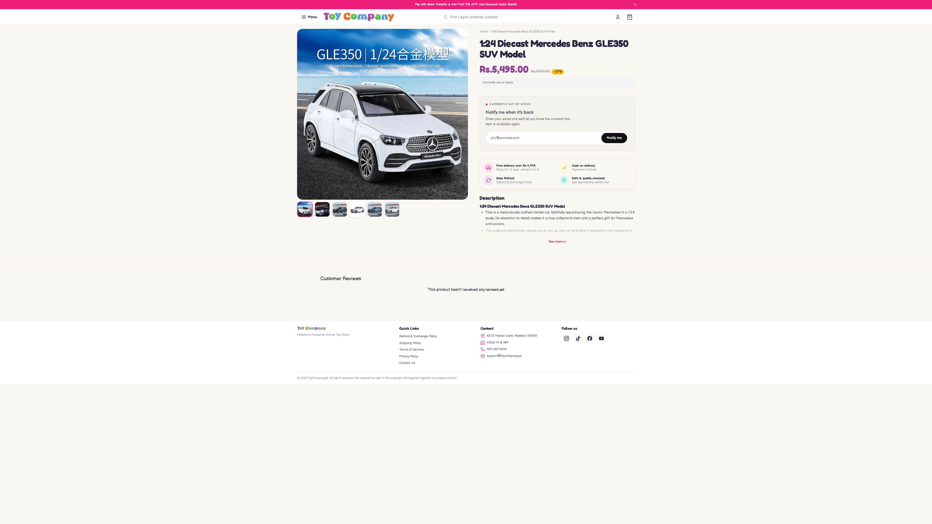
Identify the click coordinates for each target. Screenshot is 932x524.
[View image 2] (322, 209)
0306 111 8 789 (497, 342)
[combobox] (507, 17)
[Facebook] (590, 338)
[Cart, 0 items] (629, 17)
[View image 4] (357, 209)
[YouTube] (601, 338)
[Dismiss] (635, 4)
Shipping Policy (410, 343)
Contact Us (407, 363)
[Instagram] (566, 338)
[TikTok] (578, 338)
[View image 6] (392, 209)
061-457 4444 (497, 349)
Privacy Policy (408, 356)
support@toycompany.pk (504, 356)
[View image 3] (340, 209)
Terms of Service (411, 350)
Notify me (614, 138)
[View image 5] (375, 209)
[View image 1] (305, 209)
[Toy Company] (359, 17)
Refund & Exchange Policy (514, 182)
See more (555, 242)
